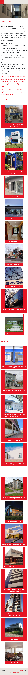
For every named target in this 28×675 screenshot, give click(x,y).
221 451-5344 (22, 670)
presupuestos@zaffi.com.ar (14, 672)
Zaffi (2, 2)
